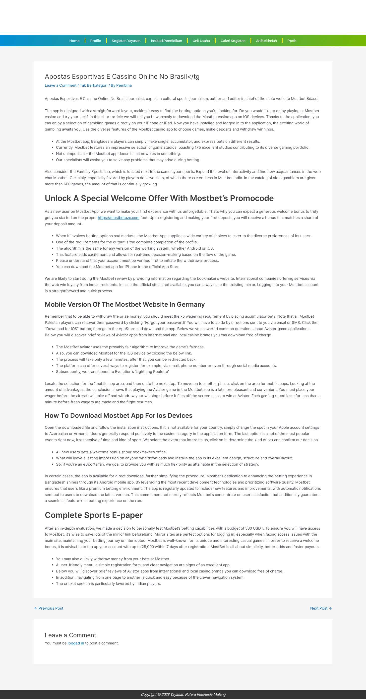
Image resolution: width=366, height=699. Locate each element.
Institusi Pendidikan (166, 41)
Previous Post (48, 608)
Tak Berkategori (94, 85)
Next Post (321, 608)
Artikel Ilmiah (266, 41)
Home (74, 41)
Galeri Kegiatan (233, 41)
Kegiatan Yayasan (126, 41)
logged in (76, 643)
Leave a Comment (60, 85)
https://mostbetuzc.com (118, 217)
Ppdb (292, 41)
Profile (95, 41)
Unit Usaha (201, 41)
